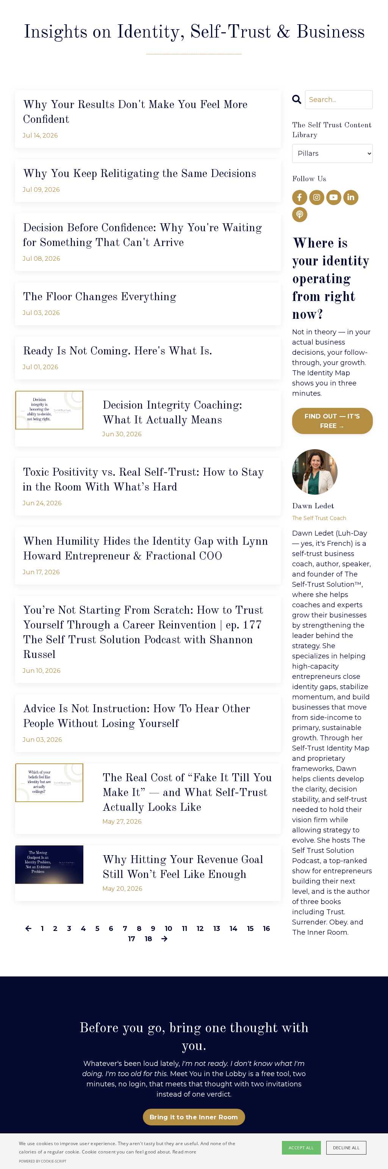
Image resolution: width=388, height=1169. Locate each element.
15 (250, 929)
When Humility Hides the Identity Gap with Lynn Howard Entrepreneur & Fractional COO (145, 549)
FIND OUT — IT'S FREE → (332, 420)
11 (184, 929)
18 (148, 939)
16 (266, 929)
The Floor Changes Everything (99, 297)
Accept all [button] (301, 1147)
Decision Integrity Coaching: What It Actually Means (172, 413)
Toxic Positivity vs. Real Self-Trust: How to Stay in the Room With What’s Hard (143, 480)
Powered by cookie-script (42, 1161)
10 (168, 929)
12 (200, 929)
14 (234, 929)
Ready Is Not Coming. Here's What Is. (117, 351)
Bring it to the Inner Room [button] (194, 1117)
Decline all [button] (346, 1147)
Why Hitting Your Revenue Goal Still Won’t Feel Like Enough (182, 867)
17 (131, 939)
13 (216, 929)
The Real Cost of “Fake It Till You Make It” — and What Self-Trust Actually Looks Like (187, 793)
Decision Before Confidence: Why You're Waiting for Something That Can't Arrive (142, 236)
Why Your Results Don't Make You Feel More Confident (135, 112)
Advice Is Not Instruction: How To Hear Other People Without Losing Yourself (136, 717)
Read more (184, 1152)
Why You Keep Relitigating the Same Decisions (139, 174)
